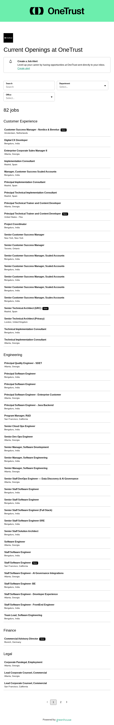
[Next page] (66, 702)
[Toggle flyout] (105, 86)
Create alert (24, 68)
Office (8, 95)
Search (9, 83)
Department (64, 83)
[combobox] (59, 87)
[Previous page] (47, 702)
